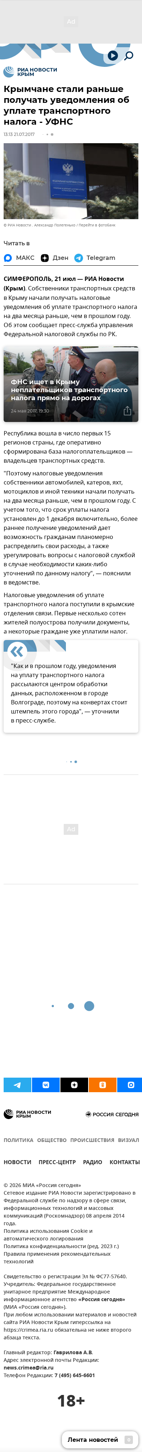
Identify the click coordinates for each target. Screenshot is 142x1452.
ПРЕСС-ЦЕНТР (57, 1163)
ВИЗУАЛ (128, 1141)
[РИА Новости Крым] (30, 72)
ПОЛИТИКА (18, 1141)
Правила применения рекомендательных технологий (57, 1258)
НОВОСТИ (17, 1163)
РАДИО (92, 1163)
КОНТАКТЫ (125, 1163)
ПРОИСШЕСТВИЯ (92, 1141)
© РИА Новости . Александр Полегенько (39, 225)
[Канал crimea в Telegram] (17, 1085)
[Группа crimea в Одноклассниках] (103, 1085)
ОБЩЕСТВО (52, 1141)
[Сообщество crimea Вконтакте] (46, 1085)
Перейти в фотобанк (97, 225)
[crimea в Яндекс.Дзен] (74, 1085)
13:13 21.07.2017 (19, 134)
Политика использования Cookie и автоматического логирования (48, 1235)
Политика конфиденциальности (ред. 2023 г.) (61, 1247)
